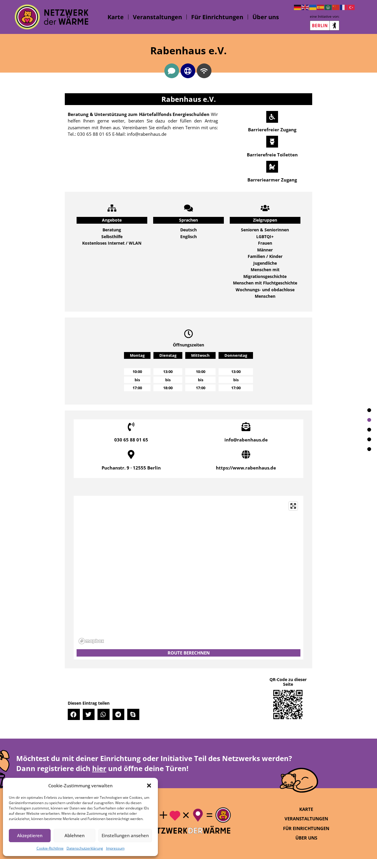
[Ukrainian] (313, 7)
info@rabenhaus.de (246, 440)
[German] (298, 7)
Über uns (265, 17)
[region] (188, 572)
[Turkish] (351, 7)
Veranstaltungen (157, 17)
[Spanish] (321, 7)
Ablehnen (75, 835)
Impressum (115, 848)
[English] (305, 7)
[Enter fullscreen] (293, 506)
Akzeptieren (29, 835)
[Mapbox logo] (91, 641)
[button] (149, 785)
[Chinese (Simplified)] (336, 7)
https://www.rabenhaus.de (246, 468)
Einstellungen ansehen (125, 835)
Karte (116, 17)
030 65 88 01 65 (131, 440)
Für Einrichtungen (217, 17)
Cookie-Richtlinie (50, 848)
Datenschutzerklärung (85, 848)
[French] (344, 7)
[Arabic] (328, 7)
